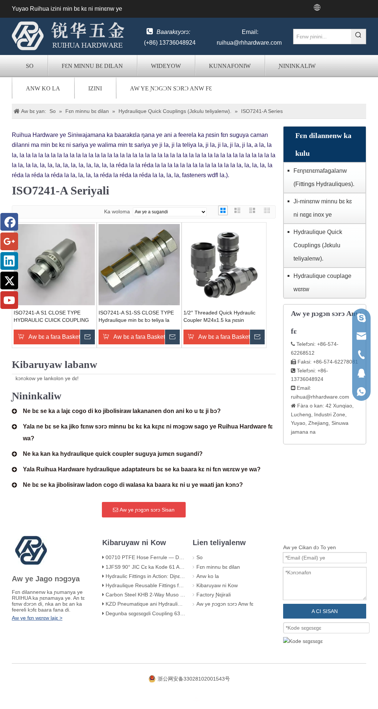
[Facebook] (9, 222)
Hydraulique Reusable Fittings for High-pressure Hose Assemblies (183, 585)
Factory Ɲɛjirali (213, 595)
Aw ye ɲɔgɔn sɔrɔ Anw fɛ (171, 88)
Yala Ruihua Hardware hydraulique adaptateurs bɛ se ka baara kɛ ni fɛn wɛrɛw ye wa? (142, 469)
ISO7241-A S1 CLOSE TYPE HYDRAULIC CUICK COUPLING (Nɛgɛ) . (51, 317)
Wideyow (166, 66)
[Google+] (9, 241)
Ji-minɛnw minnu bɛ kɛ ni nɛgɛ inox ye (322, 208)
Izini (95, 88)
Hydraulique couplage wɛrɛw (322, 282)
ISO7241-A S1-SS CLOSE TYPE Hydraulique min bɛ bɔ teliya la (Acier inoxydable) (136, 317)
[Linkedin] (9, 261)
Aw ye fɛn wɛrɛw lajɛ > (37, 618)
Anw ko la (43, 88)
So (30, 66)
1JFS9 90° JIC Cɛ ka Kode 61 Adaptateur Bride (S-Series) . (175, 567)
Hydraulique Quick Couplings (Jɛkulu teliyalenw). (317, 245)
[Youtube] (9, 300)
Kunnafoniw (230, 66)
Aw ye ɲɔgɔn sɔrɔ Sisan (146, 510)
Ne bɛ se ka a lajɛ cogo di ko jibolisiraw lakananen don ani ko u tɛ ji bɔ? (122, 411)
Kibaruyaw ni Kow (217, 585)
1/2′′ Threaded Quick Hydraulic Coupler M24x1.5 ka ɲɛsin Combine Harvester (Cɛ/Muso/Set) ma (223, 317)
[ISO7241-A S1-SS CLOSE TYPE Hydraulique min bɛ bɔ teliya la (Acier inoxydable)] (139, 264)
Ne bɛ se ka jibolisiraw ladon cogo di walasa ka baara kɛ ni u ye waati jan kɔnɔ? (133, 485)
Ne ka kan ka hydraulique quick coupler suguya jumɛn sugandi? (113, 454)
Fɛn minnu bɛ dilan (92, 66)
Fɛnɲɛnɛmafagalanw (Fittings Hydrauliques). (323, 177)
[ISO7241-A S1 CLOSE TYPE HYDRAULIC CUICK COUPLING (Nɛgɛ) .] (54, 264)
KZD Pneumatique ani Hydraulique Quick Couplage (165, 604)
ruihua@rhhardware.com (249, 42)
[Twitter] (9, 280)
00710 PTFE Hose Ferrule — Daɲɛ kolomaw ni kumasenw (173, 557)
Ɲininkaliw (297, 66)
